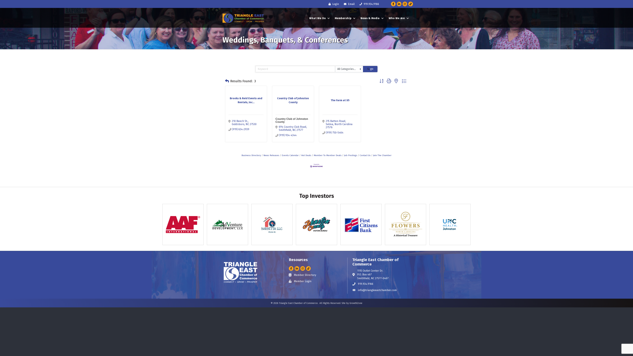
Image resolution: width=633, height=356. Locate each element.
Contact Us (365, 155)
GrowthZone (355, 303)
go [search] (371, 68)
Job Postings (350, 155)
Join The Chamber (382, 155)
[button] (227, 81)
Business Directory (251, 155)
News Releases (271, 155)
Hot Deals (306, 155)
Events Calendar (290, 155)
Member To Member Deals (328, 155)
